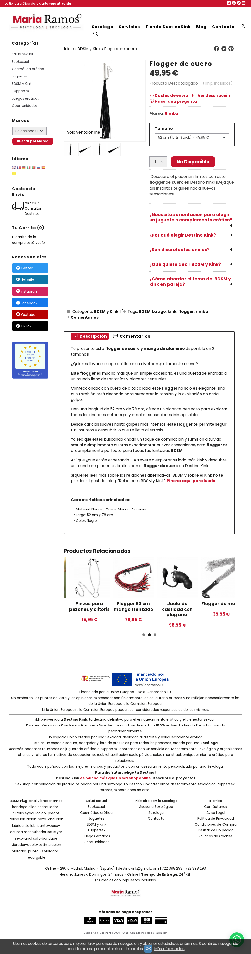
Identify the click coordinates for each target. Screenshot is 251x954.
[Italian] (29, 168)
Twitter (27, 268)
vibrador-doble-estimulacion (36, 844)
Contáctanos (215, 806)
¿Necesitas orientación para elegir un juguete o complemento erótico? (190, 217)
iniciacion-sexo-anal (37, 819)
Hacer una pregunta (176, 101)
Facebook (29, 303)
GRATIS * (32, 203)
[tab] (90, 336)
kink (172, 311)
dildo (32, 806)
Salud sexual (22, 54)
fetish (14, 819)
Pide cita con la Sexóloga (156, 800)
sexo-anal (23, 838)
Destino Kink (75, 719)
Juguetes (20, 76)
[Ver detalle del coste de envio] (18, 206)
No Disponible (193, 162)
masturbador (35, 831)
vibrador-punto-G (27, 851)
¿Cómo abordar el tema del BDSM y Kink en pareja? (190, 281)
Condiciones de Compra (216, 824)
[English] (14, 168)
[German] (24, 168)
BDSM (145, 311)
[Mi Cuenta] (243, 27)
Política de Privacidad (215, 818)
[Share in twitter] (223, 48)
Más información (169, 949)
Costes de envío (171, 95)
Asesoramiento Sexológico (193, 748)
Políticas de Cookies (216, 836)
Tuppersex (21, 91)
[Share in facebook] (216, 48)
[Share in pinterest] (231, 48)
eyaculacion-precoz (42, 813)
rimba (202, 311)
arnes (57, 800)
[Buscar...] (96, 34)
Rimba (171, 113)
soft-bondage (45, 838)
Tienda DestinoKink (168, 27)
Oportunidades (25, 105)
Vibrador (45, 800)
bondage (19, 806)
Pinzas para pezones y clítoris (89, 606)
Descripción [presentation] (93, 336)
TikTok (26, 326)
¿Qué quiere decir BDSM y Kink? (185, 264)
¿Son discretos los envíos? (179, 249)
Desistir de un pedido (216, 830)
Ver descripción (214, 95)
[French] (19, 168)
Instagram (29, 291)
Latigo (159, 311)
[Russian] (38, 168)
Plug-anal (28, 800)
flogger (186, 311)
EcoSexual (20, 61)
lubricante (20, 825)
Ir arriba (215, 800)
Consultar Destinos (33, 211)
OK (148, 949)
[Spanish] (43, 168)
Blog (201, 27)
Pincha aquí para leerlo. (191, 480)
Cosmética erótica (28, 68)
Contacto (223, 27)
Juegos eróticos (25, 98)
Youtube (28, 314)
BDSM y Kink (22, 83)
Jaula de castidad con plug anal (177, 609)
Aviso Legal (215, 812)
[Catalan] (14, 174)
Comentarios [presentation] (134, 336)
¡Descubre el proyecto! (173, 778)
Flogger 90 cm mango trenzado (133, 606)
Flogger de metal (221, 603)
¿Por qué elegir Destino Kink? (182, 235)
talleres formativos (50, 754)
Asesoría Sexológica (156, 806)
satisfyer (54, 831)
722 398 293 (172, 868)
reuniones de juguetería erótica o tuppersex (80, 748)
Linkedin (27, 279)
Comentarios (85, 317)
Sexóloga (102, 27)
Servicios (129, 27)
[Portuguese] (34, 168)
